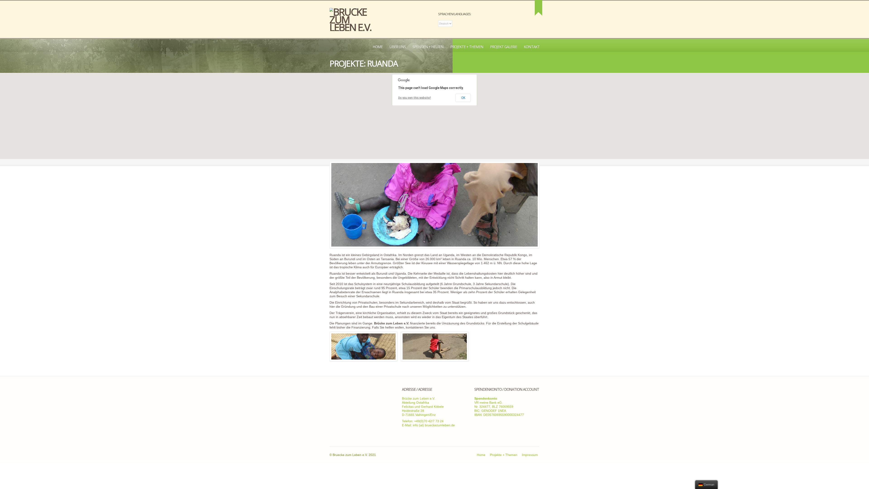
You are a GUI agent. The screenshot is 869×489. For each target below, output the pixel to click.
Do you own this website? (414, 97)
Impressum (530, 455)
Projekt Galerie (503, 46)
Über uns (397, 46)
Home (378, 46)
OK (463, 98)
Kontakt (532, 46)
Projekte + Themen (466, 46)
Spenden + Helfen (428, 46)
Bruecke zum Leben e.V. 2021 (354, 455)
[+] (538, 8)
